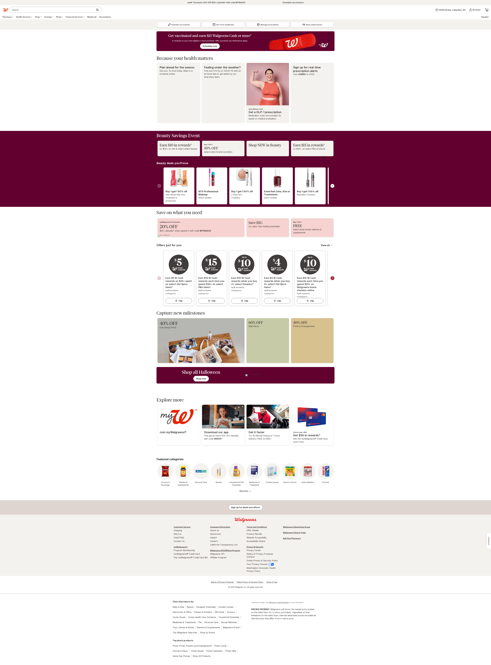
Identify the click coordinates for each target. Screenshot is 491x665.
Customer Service (182, 527)
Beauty (190, 607)
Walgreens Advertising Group (296, 527)
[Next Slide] (332, 186)
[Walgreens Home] (5, 9)
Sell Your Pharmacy (292, 538)
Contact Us (179, 541)
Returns (177, 534)
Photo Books (197, 651)
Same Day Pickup (181, 656)
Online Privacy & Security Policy (262, 560)
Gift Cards (219, 612)
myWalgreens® (181, 547)
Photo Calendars (214, 651)
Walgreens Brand (231, 627)
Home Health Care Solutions (202, 617)
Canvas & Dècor (180, 651)
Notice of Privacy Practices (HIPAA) (260, 555)
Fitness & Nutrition (203, 612)
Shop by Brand (207, 632)
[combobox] (52, 10)
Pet (200, 622)
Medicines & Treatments (184, 622)
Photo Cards (220, 646)
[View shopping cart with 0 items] (486, 10)
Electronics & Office (182, 612)
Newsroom (215, 534)
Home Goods (179, 617)
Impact (213, 537)
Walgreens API (217, 554)
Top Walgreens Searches (185, 632)
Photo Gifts (230, 651)
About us (214, 530)
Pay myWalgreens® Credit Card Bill (191, 557)
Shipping (178, 530)
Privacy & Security (255, 547)
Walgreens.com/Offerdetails (279, 602)
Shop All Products (201, 656)
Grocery (231, 612)
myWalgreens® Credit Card (187, 554)
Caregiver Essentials (206, 607)
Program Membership (184, 550)
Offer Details (253, 530)
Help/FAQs (179, 537)
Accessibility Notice (256, 541)
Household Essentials (229, 617)
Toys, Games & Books (183, 627)
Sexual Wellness (229, 622)
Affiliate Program (218, 557)
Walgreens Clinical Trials (294, 533)
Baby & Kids (178, 607)
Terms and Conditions (257, 527)
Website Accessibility (256, 537)
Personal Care (211, 622)
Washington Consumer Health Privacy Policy (261, 569)
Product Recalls (254, 534)
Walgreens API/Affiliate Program (225, 550)
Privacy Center (254, 550)
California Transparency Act (224, 544)
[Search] (99, 10)
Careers (214, 541)
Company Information (220, 527)
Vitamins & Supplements (208, 627)
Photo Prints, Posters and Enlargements (192, 646)
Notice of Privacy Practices (222, 582)
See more (243, 491)
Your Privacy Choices (257, 564)
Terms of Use (271, 582)
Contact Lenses (225, 607)
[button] (475, 10)
